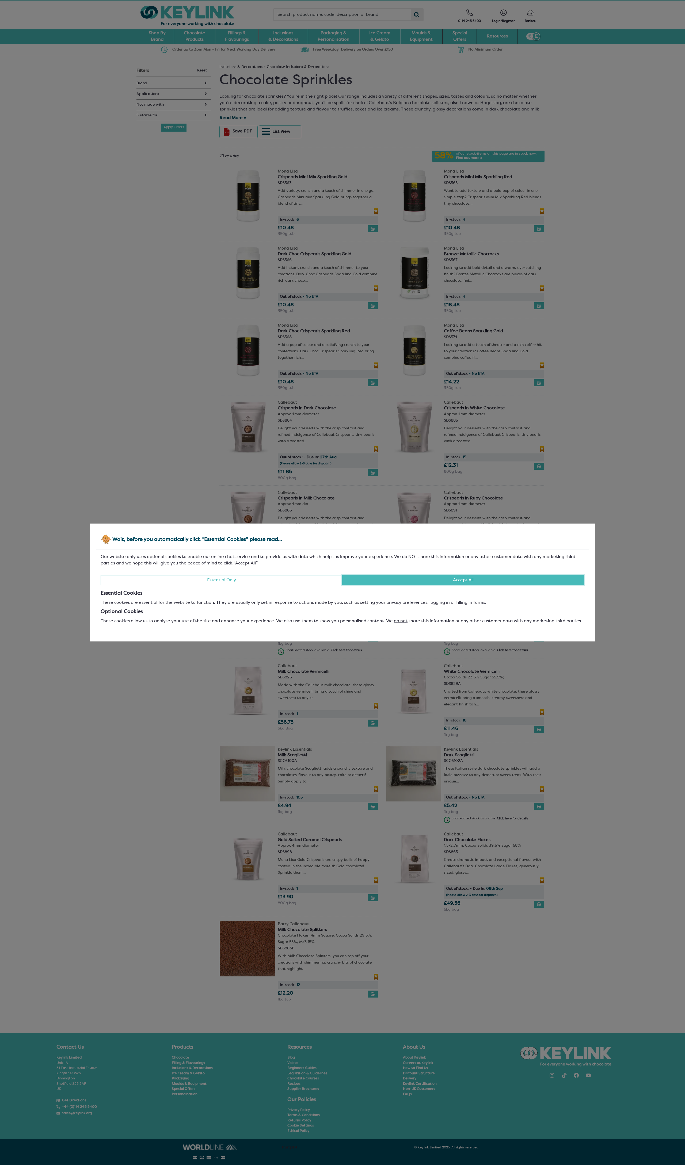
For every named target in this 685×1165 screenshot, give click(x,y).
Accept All (463, 580)
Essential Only (221, 580)
